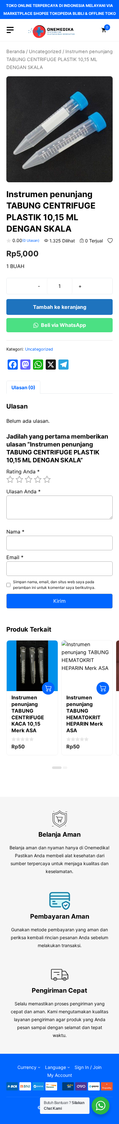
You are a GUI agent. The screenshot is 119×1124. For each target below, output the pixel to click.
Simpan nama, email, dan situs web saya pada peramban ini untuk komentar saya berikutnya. (54, 584)
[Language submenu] (68, 1067)
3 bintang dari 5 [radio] (28, 479)
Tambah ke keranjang (59, 307)
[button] (57, 767)
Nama (15, 531)
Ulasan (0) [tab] (23, 387)
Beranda (15, 51)
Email (14, 557)
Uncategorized (45, 51)
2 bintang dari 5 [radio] (19, 479)
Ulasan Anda (23, 491)
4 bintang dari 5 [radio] (38, 479)
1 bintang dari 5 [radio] (10, 479)
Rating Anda (23, 471)
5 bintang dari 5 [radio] (47, 479)
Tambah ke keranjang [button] (48, 688)
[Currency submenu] (39, 1067)
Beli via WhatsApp (63, 325)
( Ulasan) (30, 240)
